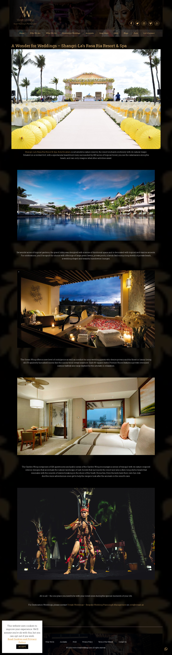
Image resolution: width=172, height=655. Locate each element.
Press (136, 33)
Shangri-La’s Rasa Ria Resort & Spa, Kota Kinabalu (48, 152)
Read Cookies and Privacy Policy (22, 641)
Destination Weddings (71, 33)
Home (21, 33)
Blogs (126, 33)
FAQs (116, 33)
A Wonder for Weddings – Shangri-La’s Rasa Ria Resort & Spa (69, 45)
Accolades (90, 33)
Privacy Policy (87, 642)
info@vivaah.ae (137, 604)
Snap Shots (103, 33)
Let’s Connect (149, 33)
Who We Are (35, 33)
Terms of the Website (105, 642)
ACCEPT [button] (22, 646)
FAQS (75, 642)
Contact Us (123, 642)
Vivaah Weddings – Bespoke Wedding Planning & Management (97, 604)
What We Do (51, 33)
